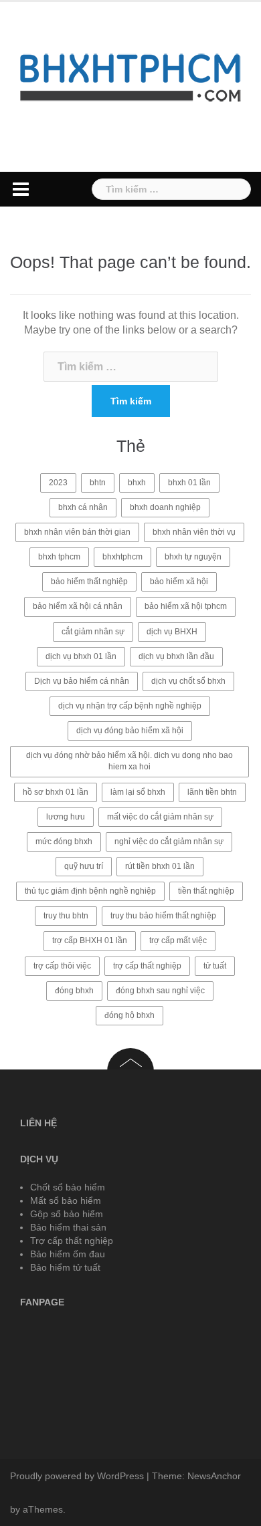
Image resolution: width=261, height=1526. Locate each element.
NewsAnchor (214, 1476)
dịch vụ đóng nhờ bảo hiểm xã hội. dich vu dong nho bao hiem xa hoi (129, 761)
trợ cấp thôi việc (62, 966)
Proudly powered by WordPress (77, 1476)
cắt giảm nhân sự (93, 631)
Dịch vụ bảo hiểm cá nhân (81, 681)
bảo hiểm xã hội (179, 581)
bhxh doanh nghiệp (165, 507)
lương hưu (65, 816)
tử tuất (214, 966)
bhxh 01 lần (189, 482)
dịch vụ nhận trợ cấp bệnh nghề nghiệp (129, 706)
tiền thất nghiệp (206, 891)
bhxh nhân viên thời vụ (194, 532)
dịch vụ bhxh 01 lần (81, 656)
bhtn (98, 482)
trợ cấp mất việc (178, 940)
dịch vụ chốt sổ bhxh (188, 681)
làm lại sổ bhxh (137, 792)
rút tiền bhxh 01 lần (160, 866)
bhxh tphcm (59, 556)
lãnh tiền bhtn (212, 792)
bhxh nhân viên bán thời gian (77, 532)
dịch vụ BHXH (172, 631)
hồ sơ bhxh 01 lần (55, 792)
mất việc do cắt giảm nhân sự (160, 816)
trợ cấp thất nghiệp (147, 966)
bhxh (137, 482)
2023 (58, 482)
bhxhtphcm (122, 556)
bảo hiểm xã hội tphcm (186, 606)
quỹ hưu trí (83, 866)
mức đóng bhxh (63, 841)
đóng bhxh (74, 990)
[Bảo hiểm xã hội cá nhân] (130, 76)
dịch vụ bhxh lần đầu (176, 656)
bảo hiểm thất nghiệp (89, 581)
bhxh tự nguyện (193, 556)
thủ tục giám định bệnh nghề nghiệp (90, 891)
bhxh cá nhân (83, 507)
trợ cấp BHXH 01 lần (89, 940)
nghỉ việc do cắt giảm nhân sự (169, 841)
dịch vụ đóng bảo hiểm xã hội (129, 730)
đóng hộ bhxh (129, 1015)
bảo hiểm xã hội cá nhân (77, 606)
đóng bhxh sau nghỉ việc (160, 990)
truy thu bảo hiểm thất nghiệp (163, 915)
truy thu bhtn (66, 915)
